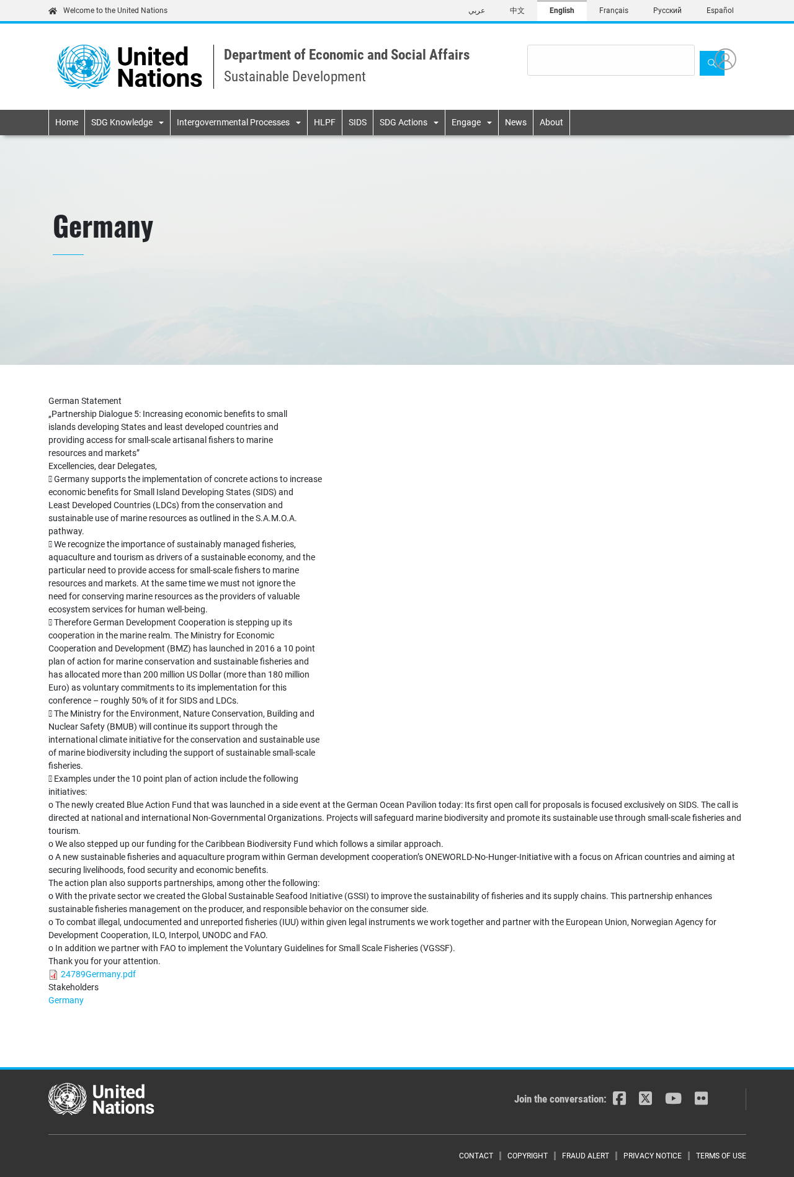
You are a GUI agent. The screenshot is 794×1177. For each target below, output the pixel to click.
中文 (517, 10)
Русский (667, 10)
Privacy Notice (652, 1156)
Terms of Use (721, 1156)
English (562, 10)
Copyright (527, 1156)
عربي (476, 10)
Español (720, 10)
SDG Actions (403, 122)
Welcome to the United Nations (115, 10)
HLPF (325, 122)
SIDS (358, 122)
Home (66, 122)
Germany (66, 1000)
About (551, 122)
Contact (476, 1156)
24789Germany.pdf (98, 974)
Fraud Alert (585, 1156)
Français (613, 10)
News (516, 122)
